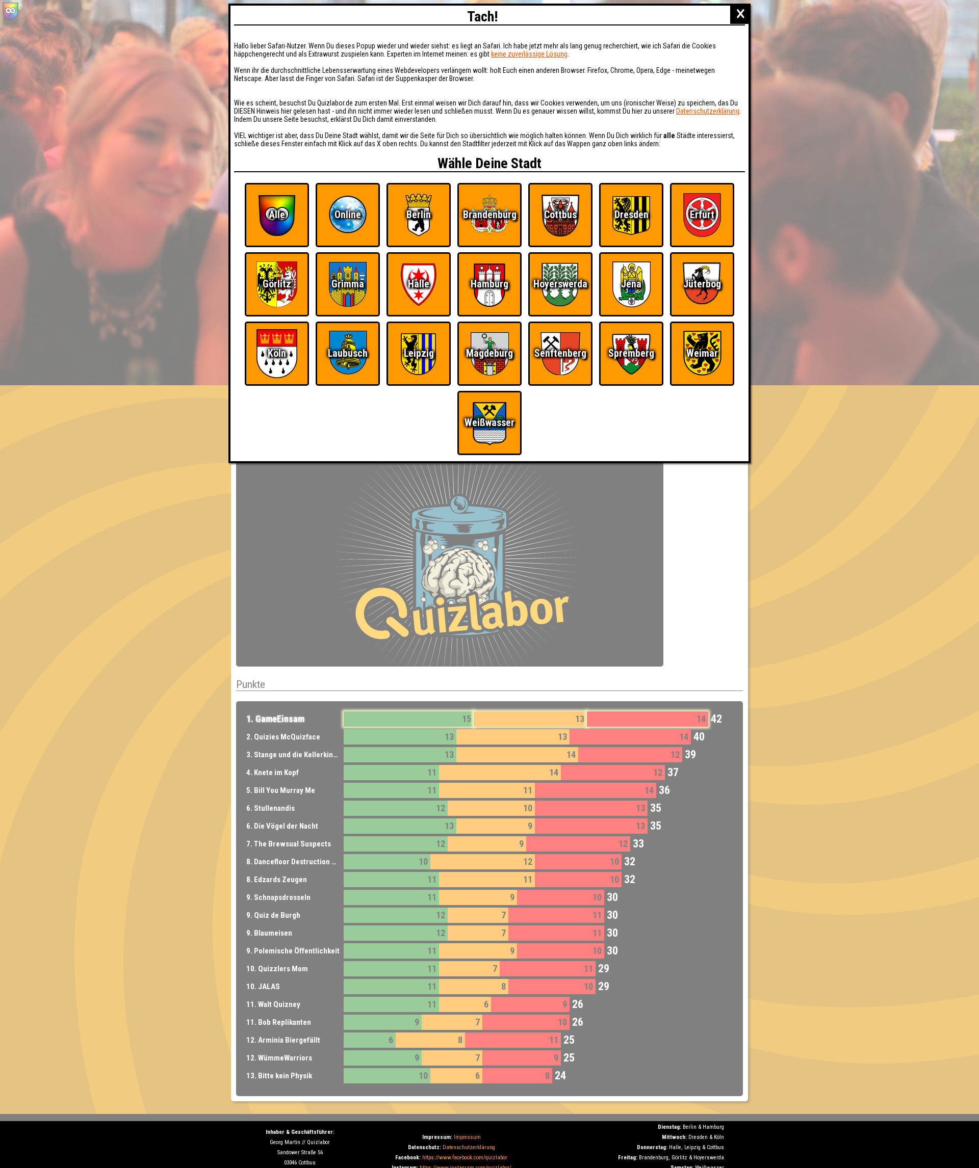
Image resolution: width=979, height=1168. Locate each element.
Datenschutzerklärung (469, 1147)
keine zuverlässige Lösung (529, 54)
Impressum (467, 1137)
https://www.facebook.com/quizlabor (464, 1157)
